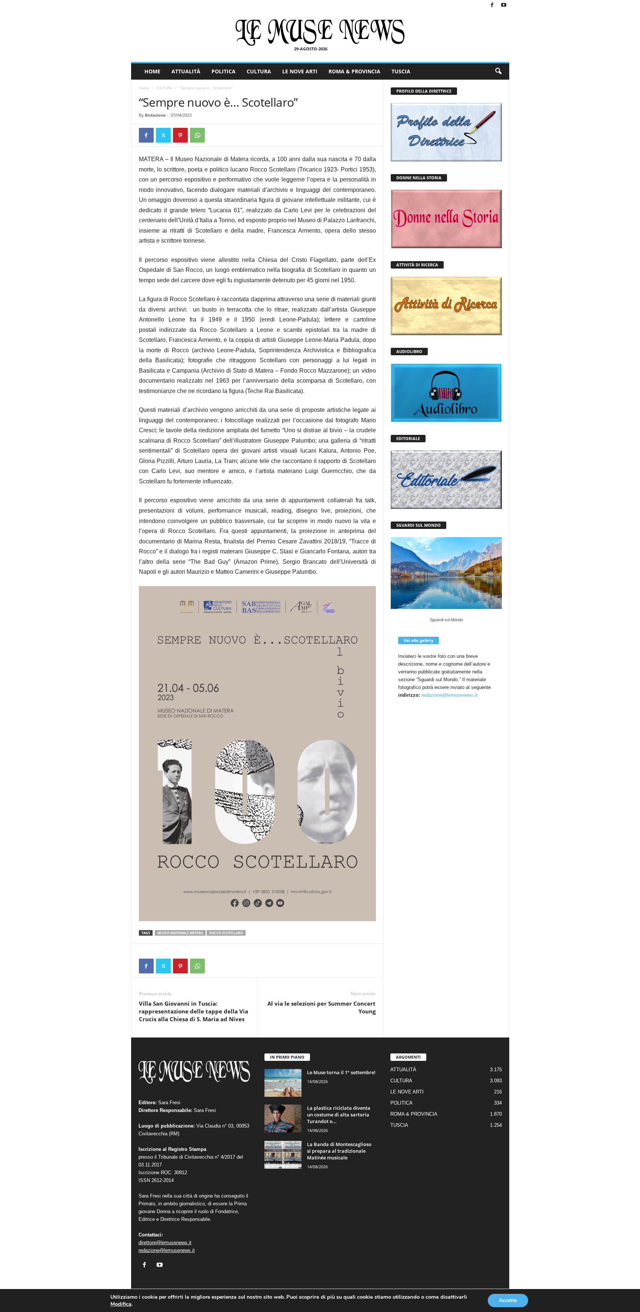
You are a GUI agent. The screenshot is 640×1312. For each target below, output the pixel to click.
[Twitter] (163, 135)
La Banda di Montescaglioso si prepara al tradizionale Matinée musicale (339, 1151)
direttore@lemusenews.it (165, 1242)
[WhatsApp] (197, 135)
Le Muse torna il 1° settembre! (341, 1072)
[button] (498, 71)
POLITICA (223, 71)
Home (144, 87)
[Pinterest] (180, 135)
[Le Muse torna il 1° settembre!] (282, 1083)
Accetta (508, 1300)
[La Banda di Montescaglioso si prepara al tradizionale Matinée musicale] (282, 1155)
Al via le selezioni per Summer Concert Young (321, 1007)
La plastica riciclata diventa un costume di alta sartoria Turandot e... (338, 1115)
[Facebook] (492, 5)
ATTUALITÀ (185, 71)
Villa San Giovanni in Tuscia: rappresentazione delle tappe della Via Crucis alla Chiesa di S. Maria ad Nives (193, 1011)
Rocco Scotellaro (226, 932)
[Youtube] (503, 5)
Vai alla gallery (418, 640)
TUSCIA (400, 71)
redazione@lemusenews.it (449, 695)
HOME (152, 71)
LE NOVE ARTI (299, 71)
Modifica (120, 1304)
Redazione (155, 115)
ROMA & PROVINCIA (354, 71)
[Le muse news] (320, 32)
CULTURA (259, 71)
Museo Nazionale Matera (180, 932)
